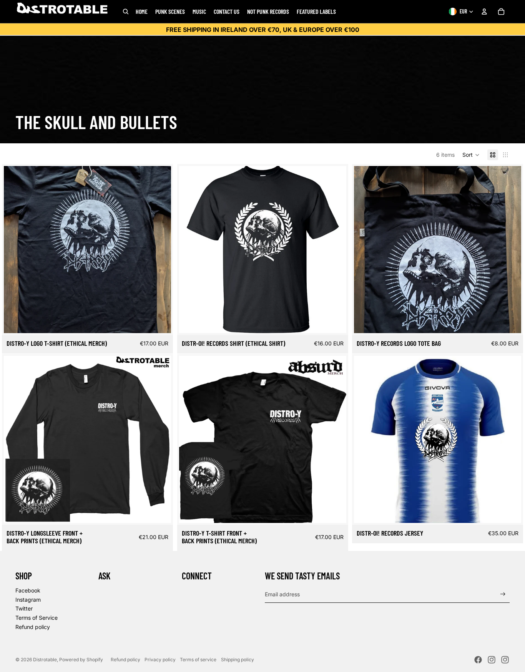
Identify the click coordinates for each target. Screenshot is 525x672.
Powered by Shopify (81, 659)
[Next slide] (159, 249)
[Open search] (125, 11)
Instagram (28, 599)
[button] (471, 154)
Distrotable (45, 659)
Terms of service (198, 659)
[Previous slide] (15, 249)
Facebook (27, 590)
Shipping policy (237, 659)
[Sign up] (503, 594)
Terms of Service (36, 617)
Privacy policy (160, 659)
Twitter (24, 608)
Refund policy (32, 627)
